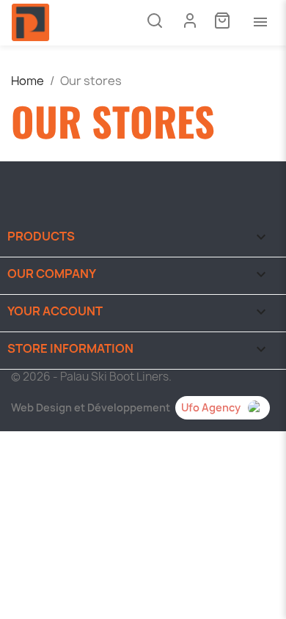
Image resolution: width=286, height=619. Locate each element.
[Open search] (154, 22)
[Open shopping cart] (222, 22)
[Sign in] (190, 20)
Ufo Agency (211, 407)
